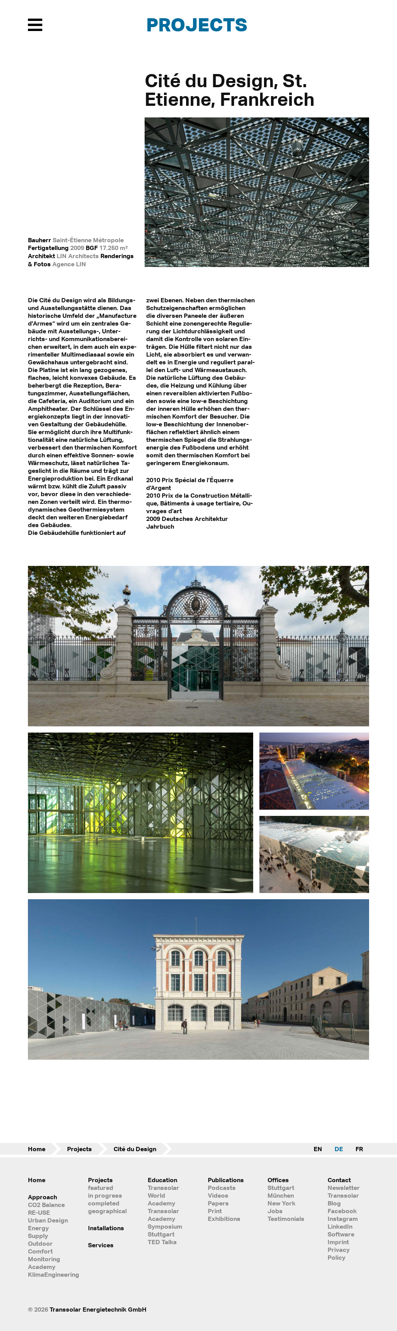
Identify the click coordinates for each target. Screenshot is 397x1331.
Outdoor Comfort (40, 1247)
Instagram (343, 1218)
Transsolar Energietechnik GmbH (98, 1309)
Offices (278, 1180)
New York (281, 1203)
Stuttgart (281, 1187)
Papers (218, 1203)
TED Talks (162, 1242)
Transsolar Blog (343, 1199)
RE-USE (39, 1212)
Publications (226, 1180)
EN (318, 1149)
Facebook (342, 1211)
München (281, 1195)
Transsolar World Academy (163, 1195)
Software (341, 1234)
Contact (339, 1180)
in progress (105, 1195)
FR (359, 1149)
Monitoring (44, 1259)
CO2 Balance (46, 1205)
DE (339, 1149)
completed (103, 1203)
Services (101, 1245)
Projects (196, 24)
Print (215, 1211)
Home (36, 1149)
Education (162, 1180)
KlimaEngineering (48, 1274)
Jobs (275, 1211)
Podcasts (222, 1187)
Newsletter (344, 1187)
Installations (106, 1228)
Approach (42, 1197)
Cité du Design (135, 1149)
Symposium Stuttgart (165, 1230)
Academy (41, 1267)
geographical (107, 1211)
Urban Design (48, 1220)
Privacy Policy (339, 1253)
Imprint (338, 1242)
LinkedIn (340, 1226)
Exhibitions (224, 1218)
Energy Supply (38, 1232)
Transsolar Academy (163, 1214)
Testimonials (286, 1218)
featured (100, 1187)
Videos (218, 1195)
